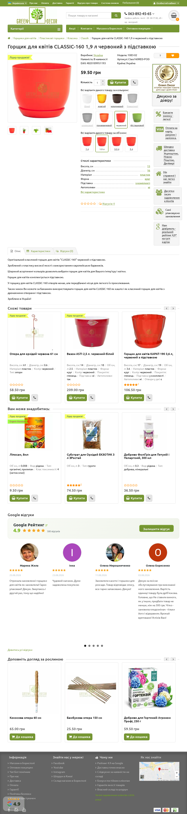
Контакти (86, 28)
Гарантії (70, 3)
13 (148, 166)
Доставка (57, 3)
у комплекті (143, 183)
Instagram (59, 771)
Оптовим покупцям (138, 28)
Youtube (58, 767)
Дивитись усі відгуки (20, 649)
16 (148, 170)
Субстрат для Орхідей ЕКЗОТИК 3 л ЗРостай (91, 456)
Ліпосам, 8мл (19, 454)
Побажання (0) (131, 2)
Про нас (33, 3)
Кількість (86, 82)
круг (147, 179)
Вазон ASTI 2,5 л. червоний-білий (90, 354)
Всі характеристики (93, 192)
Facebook (59, 763)
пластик (145, 174)
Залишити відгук (156, 529)
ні (149, 187)
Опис (18, 251)
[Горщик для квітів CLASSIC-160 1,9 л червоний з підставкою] (42, 87)
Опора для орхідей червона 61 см (34, 354)
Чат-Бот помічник (20, 771)
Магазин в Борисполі (109, 28)
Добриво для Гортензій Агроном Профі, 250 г (147, 719)
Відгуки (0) (66, 251)
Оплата (45, 3)
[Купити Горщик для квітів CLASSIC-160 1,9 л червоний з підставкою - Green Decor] (12, 130)
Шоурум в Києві (63, 776)
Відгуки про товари (87, 3)
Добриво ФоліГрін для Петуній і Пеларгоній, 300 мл (146, 456)
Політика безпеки (20, 793)
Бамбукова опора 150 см (84, 718)
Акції (72, 28)
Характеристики (40, 251)
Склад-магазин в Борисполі (70, 780)
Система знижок (110, 3)
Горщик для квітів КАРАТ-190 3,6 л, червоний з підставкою (148, 355)
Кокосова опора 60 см (25, 718)
